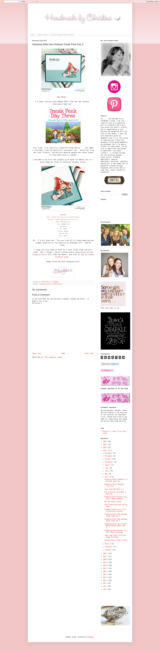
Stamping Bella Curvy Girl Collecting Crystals (115, 510)
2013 (105, 580)
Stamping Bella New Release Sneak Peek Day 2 (115, 520)
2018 (105, 565)
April (107, 477)
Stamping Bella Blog (42, 254)
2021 (105, 556)
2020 (105, 559)
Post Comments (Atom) (53, 357)
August (108, 465)
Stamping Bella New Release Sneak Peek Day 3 (115, 515)
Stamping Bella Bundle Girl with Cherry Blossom (115, 531)
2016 (105, 571)
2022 (105, 553)
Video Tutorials (43, 35)
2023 (105, 450)
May (106, 474)
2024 (105, 447)
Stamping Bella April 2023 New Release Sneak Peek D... (115, 526)
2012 (105, 583)
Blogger (91, 637)
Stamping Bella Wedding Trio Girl (114, 485)
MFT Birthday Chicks (112, 502)
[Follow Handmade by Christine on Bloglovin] (110, 365)
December (109, 453)
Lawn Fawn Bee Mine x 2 (114, 489)
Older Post (89, 353)
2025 (105, 444)
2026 (105, 441)
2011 (105, 586)
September (109, 462)
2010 (105, 589)
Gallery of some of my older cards (114, 432)
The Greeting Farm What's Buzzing (115, 493)
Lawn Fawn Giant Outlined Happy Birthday (115, 536)
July (107, 468)
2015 (105, 574)
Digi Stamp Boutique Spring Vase (115, 505)
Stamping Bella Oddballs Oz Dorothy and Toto (115, 480)
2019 (105, 562)
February (109, 547)
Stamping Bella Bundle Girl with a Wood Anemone (115, 498)
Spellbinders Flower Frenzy (115, 540)
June (107, 471)
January (108, 550)
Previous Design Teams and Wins (62, 35)
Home (32, 35)
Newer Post (37, 353)
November (109, 456)
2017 (105, 568)
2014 (105, 577)
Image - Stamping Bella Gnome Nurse (57, 217)
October (108, 459)
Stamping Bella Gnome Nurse (51, 284)
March (107, 544)
